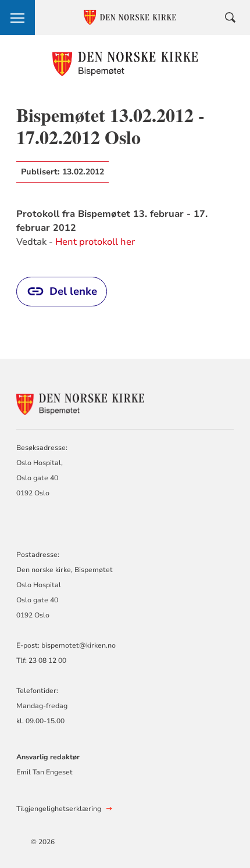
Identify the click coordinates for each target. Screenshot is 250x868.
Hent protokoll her (95, 241)
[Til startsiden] (125, 63)
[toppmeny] (17, 17)
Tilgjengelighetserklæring (58, 808)
